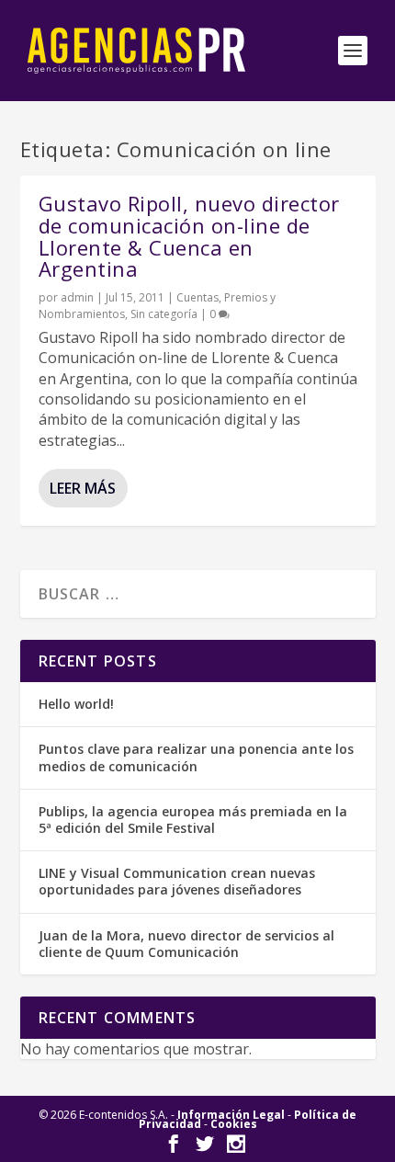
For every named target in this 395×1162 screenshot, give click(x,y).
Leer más (83, 488)
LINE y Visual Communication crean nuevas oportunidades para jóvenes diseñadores (177, 881)
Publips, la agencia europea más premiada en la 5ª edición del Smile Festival (193, 820)
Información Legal (231, 1114)
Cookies (233, 1124)
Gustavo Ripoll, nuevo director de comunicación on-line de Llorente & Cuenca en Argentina (189, 235)
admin (77, 297)
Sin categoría (164, 314)
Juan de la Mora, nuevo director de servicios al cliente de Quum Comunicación (186, 944)
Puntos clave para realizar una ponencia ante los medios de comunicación (196, 757)
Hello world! (76, 703)
